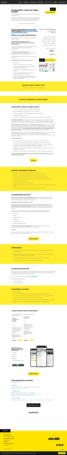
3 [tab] (36, 25)
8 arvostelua (52, 48)
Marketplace (25, 2)
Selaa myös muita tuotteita (17, 6)
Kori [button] (54, 2)
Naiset (48, 43)
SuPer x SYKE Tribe (7, 434)
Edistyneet (53, 36)
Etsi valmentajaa (33, 2)
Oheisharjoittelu (53, 43)
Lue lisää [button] (34, 453)
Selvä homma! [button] (61, 453)
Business (50, 36)
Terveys (51, 45)
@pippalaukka (34, 276)
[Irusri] (62, 451)
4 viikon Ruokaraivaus (17, 283)
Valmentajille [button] (40, 2)
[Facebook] (60, 445)
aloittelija (45, 36)
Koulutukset (44, 43)
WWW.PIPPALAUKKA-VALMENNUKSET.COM (24, 31)
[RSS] (62, 445)
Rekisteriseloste (6, 436)
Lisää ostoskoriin (50, 12)
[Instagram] (57, 445)
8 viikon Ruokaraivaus (17, 281)
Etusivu (20, 2)
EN (62, 449)
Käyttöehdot (12, 436)
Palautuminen (46, 45)
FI (61, 449)
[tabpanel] (33, 23)
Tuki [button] (46, 2)
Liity (50, 2)
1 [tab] (30, 25)
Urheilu (54, 45)
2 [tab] (33, 25)
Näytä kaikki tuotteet (14, 382)
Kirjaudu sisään (62, 2)
